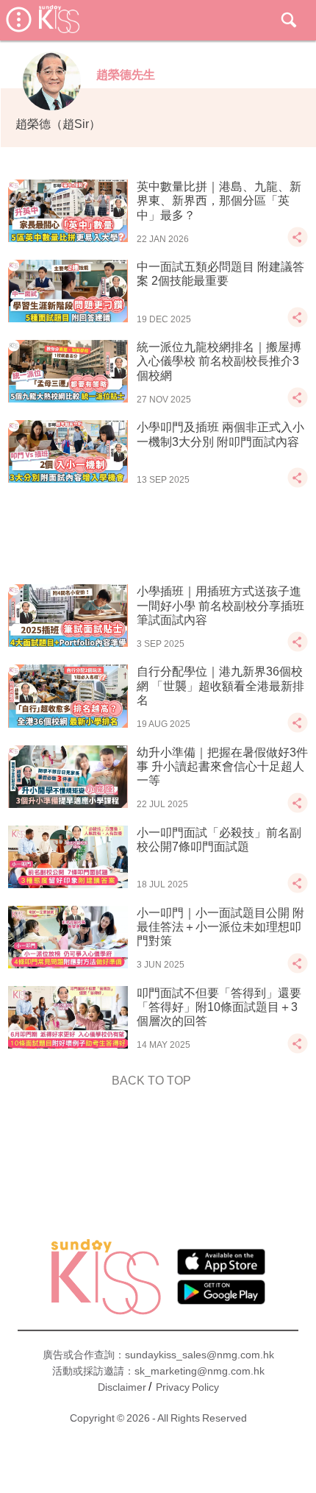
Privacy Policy (187, 1387)
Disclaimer (122, 1387)
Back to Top (151, 1080)
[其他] (298, 244)
